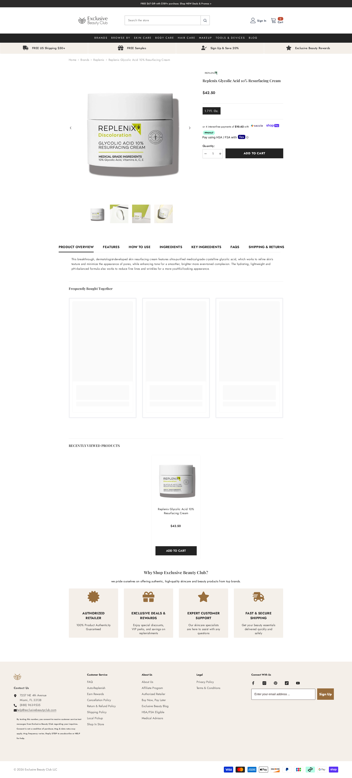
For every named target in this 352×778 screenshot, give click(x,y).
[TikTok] (287, 683)
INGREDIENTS (171, 247)
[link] (102, 392)
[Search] (167, 20)
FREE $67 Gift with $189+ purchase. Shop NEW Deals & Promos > (176, 3)
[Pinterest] (275, 683)
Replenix (98, 60)
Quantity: (209, 146)
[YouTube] (298, 683)
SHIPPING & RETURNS (266, 247)
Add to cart (254, 153)
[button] (70, 128)
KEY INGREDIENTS (206, 247)
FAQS (234, 247)
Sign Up (325, 694)
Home (72, 60)
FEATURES (111, 247)
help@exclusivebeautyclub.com (36, 710)
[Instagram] (264, 683)
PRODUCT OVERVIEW (76, 247)
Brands (84, 60)
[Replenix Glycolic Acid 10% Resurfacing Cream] (176, 479)
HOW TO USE (140, 247)
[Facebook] (253, 683)
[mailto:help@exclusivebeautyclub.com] (49, 743)
